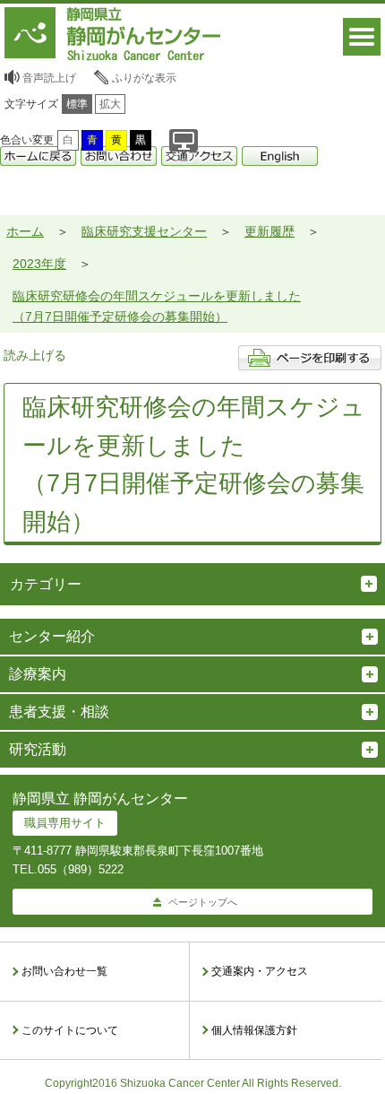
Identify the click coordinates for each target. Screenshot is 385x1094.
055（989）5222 (81, 869)
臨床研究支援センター (144, 231)
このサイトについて (69, 1030)
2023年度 (39, 263)
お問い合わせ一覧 (64, 971)
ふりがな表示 (144, 78)
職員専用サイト (65, 822)
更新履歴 (269, 231)
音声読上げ (49, 78)
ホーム (25, 231)
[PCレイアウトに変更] (183, 140)
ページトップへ (202, 902)
